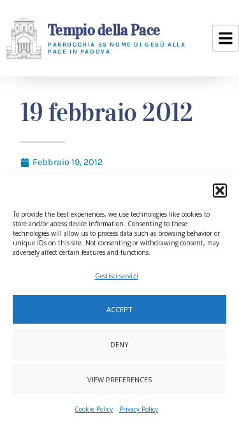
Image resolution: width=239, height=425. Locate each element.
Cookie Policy (94, 409)
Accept (119, 309)
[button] (220, 190)
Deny (119, 344)
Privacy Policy (138, 409)
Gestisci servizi (116, 275)
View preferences (119, 379)
